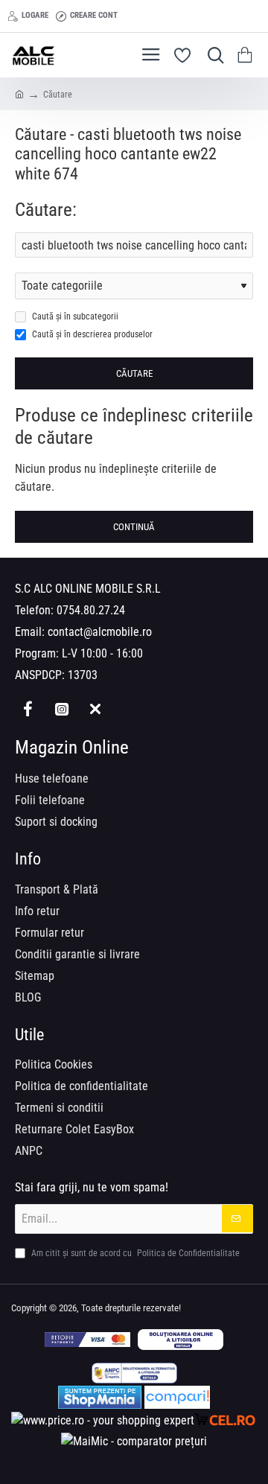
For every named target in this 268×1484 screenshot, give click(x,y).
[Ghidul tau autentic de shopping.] (177, 1397)
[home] (19, 93)
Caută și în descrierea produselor (91, 334)
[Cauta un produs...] (212, 55)
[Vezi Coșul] (247, 55)
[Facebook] (28, 708)
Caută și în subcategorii (74, 316)
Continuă (134, 526)
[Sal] (134, 1373)
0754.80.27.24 (91, 610)
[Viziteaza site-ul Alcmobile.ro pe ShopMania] (99, 1397)
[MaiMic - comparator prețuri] (134, 1441)
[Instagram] (61, 708)
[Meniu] (151, 55)
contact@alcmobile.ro (100, 632)
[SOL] (180, 1339)
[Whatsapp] (95, 708)
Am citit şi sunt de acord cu (134, 1253)
